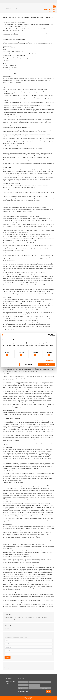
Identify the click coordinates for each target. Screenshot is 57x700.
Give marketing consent (24, 691)
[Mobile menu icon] (2, 8)
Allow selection (28, 364)
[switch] (21, 355)
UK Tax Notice (8, 685)
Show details (49, 360)
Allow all (46, 364)
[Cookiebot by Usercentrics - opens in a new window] (49, 335)
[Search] (16, 8)
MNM (30, 698)
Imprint (7, 683)
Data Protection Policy (10, 681)
